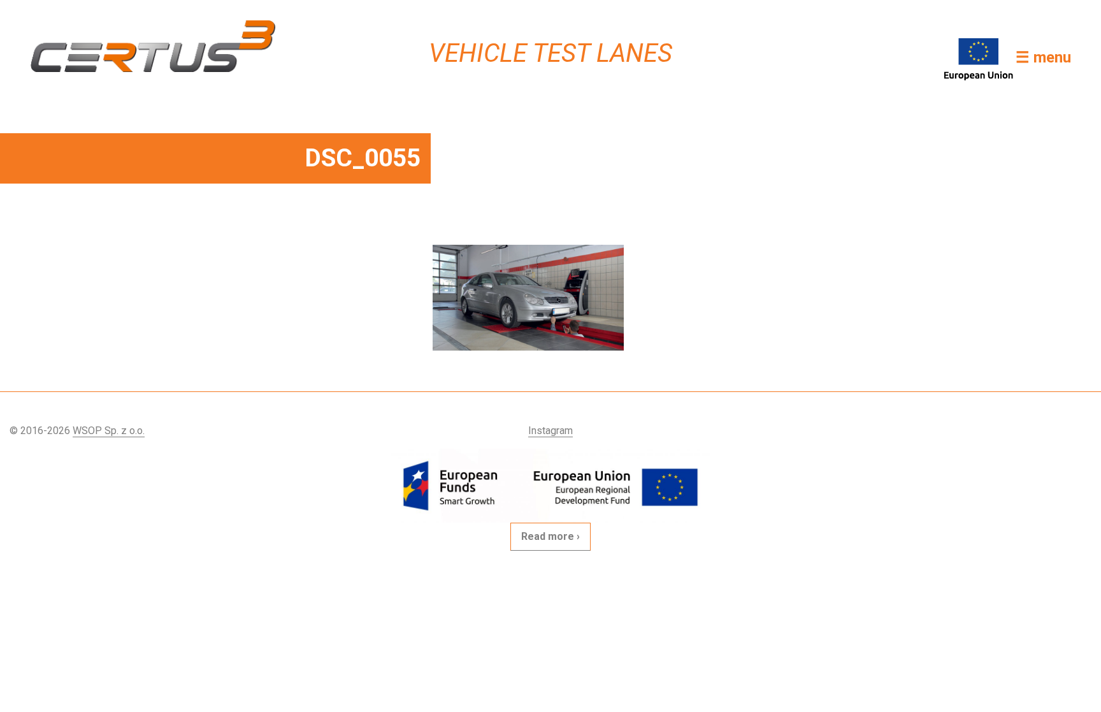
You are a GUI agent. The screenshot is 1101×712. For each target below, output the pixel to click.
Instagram (550, 431)
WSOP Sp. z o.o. (109, 431)
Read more (547, 536)
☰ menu (1043, 57)
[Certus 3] (153, 46)
